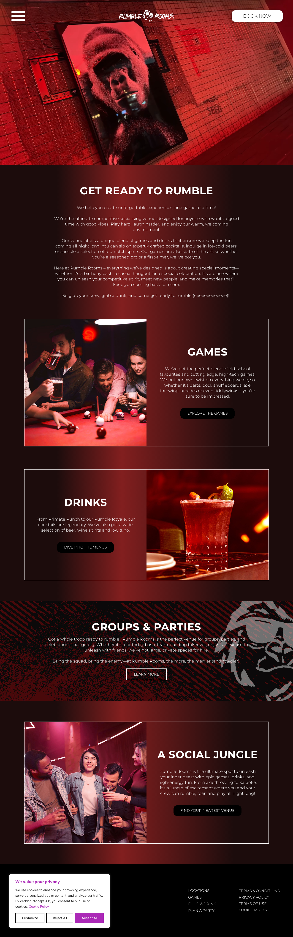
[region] (59, 901)
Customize (30, 918)
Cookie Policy (39, 906)
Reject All (60, 918)
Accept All (89, 918)
